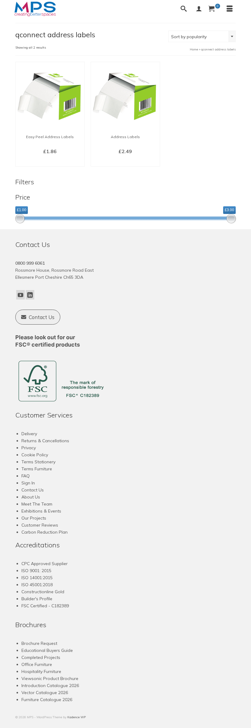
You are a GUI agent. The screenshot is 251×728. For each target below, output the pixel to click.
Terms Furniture (36, 469)
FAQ (25, 476)
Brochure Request (39, 643)
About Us (30, 497)
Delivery (29, 433)
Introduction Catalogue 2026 (50, 685)
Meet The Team (36, 504)
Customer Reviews (39, 525)
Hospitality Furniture (41, 671)
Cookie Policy (34, 455)
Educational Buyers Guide (47, 650)
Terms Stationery (38, 462)
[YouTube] (20, 295)
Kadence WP (76, 717)
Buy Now (50, 161)
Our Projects (33, 518)
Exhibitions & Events (41, 511)
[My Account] (199, 9)
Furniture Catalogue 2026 (46, 699)
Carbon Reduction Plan (44, 532)
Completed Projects (40, 657)
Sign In (28, 483)
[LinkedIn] (30, 295)
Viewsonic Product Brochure (49, 678)
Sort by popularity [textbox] (189, 36)
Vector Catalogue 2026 (44, 692)
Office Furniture (36, 664)
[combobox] (202, 36)
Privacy (28, 447)
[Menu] (229, 9)
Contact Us (32, 490)
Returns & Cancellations (45, 440)
